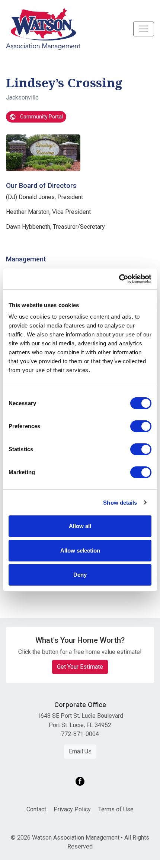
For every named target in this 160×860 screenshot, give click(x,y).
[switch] (140, 426)
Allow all (80, 526)
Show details (120, 502)
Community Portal (41, 117)
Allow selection (80, 550)
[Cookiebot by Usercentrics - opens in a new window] (118, 279)
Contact (36, 809)
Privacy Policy (72, 809)
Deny (80, 574)
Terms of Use (116, 809)
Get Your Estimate (80, 666)
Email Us (80, 751)
